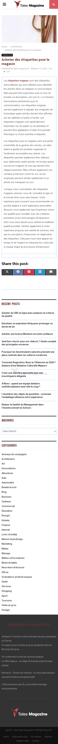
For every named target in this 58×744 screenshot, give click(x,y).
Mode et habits (9, 562)
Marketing (7, 544)
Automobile (8, 482)
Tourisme (7, 600)
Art (3, 463)
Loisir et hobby (9, 534)
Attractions (7, 473)
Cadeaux (6, 501)
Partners (48, 737)
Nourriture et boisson (13, 567)
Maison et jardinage (12, 539)
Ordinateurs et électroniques (17, 577)
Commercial (7, 55)
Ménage (6, 553)
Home (6, 737)
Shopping (7, 591)
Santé (5, 581)
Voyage (6, 610)
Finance (6, 525)
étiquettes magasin (18, 80)
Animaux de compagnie (14, 454)
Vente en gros (9, 605)
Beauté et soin (9, 487)
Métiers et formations (13, 558)
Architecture (8, 459)
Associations (9, 468)
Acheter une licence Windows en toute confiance (27, 334)
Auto (4, 478)
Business (6, 497)
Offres (5, 572)
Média (5, 548)
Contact (35, 741)
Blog (4, 492)
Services (6, 586)
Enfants (6, 520)
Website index (22, 741)
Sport (4, 596)
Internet (6, 529)
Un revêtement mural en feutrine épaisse (23, 656)
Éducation (7, 511)
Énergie (6, 515)
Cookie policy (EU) (20, 737)
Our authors (36, 737)
